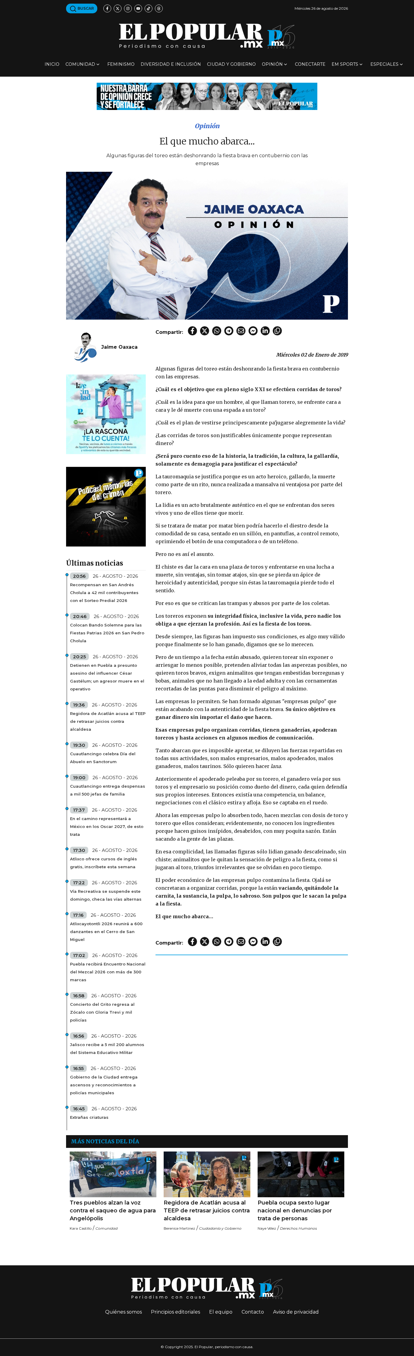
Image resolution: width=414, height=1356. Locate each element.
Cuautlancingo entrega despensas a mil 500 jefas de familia (107, 790)
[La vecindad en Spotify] (106, 414)
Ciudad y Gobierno (231, 64)
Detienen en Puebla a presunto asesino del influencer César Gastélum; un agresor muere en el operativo (107, 677)
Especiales (384, 64)
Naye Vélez (267, 1228)
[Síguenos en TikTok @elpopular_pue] (148, 8)
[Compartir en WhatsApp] (217, 331)
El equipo (220, 1312)
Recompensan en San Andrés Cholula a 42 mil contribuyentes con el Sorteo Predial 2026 (104, 592)
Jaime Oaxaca (119, 347)
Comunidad (80, 64)
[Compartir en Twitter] (204, 331)
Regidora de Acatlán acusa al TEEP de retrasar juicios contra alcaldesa (107, 721)
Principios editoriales (175, 1312)
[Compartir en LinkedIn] (265, 331)
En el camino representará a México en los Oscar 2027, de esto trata (106, 826)
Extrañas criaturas (89, 1117)
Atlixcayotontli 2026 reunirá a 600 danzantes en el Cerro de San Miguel (106, 931)
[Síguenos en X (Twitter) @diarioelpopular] (118, 8)
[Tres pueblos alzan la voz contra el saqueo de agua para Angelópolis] (113, 1174)
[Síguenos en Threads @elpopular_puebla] (159, 8)
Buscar (85, 8)
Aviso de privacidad (296, 1312)
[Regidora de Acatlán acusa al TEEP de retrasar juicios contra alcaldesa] (207, 1174)
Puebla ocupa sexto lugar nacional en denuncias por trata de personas (295, 1210)
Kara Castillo (81, 1228)
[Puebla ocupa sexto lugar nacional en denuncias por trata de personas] (301, 1174)
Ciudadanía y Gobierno (220, 1228)
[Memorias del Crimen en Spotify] (106, 506)
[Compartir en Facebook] (192, 331)
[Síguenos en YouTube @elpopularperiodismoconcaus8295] (138, 8)
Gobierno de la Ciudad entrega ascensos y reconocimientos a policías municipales (104, 1085)
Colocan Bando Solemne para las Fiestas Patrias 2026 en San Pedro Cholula (107, 633)
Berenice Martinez (179, 1228)
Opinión (272, 64)
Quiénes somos (123, 1312)
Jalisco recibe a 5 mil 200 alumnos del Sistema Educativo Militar (107, 1048)
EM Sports (345, 64)
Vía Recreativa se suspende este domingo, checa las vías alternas (106, 895)
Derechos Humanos (298, 1228)
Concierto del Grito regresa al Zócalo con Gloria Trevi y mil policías (102, 1012)
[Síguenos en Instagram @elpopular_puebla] (128, 8)
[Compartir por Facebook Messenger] (253, 331)
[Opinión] (207, 96)
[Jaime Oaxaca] (85, 347)
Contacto (253, 1312)
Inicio (52, 64)
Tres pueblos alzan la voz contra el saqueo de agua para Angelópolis (113, 1210)
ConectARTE (310, 64)
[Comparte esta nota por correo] (241, 331)
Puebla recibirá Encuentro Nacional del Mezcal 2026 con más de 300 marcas (107, 972)
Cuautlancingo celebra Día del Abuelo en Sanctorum (102, 757)
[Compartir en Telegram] (229, 331)
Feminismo (121, 64)
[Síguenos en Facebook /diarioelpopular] (107, 8)
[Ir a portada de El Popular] (207, 36)
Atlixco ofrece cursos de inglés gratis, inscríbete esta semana (103, 862)
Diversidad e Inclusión (171, 64)
